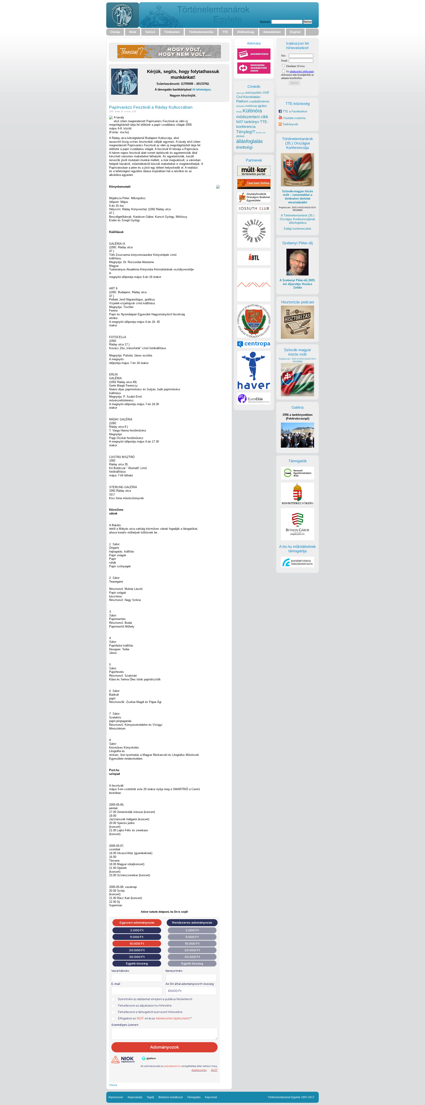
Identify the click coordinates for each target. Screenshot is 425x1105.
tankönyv (251, 122)
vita (264, 132)
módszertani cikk (252, 116)
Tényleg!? (245, 131)
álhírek (240, 136)
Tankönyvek (290, 124)
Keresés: (265, 21)
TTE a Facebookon (294, 111)
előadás (240, 106)
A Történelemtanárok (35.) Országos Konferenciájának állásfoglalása (297, 219)
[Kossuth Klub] (253, 210)
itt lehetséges (201, 89)
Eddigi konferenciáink (297, 228)
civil (266, 92)
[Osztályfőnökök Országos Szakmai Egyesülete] (253, 201)
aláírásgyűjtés (253, 92)
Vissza (113, 1085)
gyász (262, 106)
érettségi (244, 147)
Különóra (252, 111)
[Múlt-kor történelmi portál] (253, 175)
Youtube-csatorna (293, 118)
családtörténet (259, 101)
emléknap (251, 106)
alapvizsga (240, 93)
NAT (239, 122)
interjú (239, 112)
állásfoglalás (249, 141)
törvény (259, 133)
